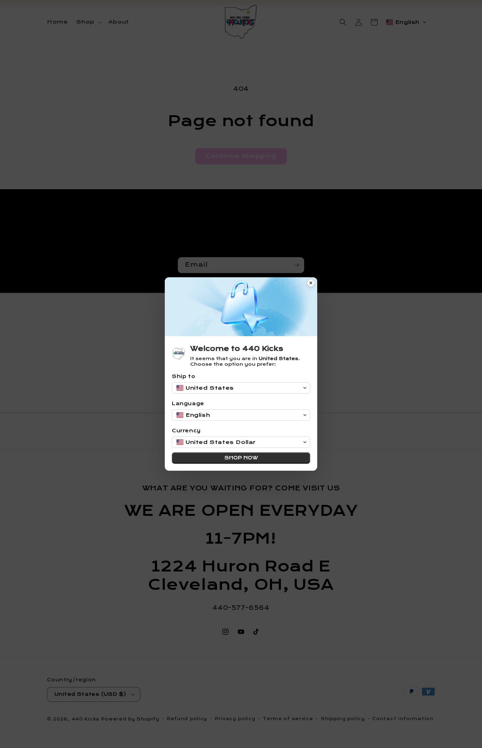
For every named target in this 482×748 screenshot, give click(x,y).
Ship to (183, 376)
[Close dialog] (311, 283)
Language (188, 404)
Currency (186, 431)
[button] (241, 388)
